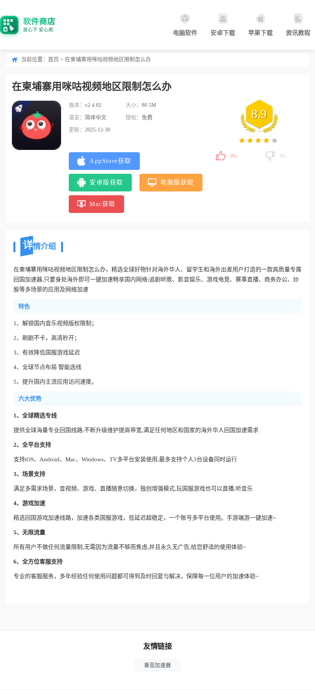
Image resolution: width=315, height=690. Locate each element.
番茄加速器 (157, 665)
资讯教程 (298, 33)
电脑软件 (185, 33)
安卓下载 (223, 33)
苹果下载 (260, 33)
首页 (53, 59)
